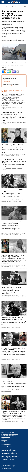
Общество (10, 296)
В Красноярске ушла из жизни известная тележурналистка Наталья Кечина (14, 161)
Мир (21, 6)
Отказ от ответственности (7, 432)
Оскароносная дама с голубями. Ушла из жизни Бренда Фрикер (12, 318)
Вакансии (3, 441)
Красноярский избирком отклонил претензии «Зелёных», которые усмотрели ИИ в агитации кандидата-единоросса (12, 97)
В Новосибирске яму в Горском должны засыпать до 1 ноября (11, 113)
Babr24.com (12, 6)
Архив (2, 438)
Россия (9, 201)
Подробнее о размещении (7, 459)
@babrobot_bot (10, 451)
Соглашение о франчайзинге (8, 435)
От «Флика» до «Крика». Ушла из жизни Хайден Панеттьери (12, 145)
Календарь (4, 440)
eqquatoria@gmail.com (11, 453)
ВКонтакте (7, 81)
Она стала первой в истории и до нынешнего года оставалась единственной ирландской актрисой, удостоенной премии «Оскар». (13, 322)
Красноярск (19, 168)
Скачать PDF (3, 67)
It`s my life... (17, 6)
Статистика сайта (5, 437)
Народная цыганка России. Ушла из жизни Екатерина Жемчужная (13, 412)
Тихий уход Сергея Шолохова (11, 287)
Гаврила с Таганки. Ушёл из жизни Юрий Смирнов (12, 380)
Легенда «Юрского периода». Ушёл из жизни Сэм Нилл (13, 348)
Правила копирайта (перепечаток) (9, 434)
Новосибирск (19, 122)
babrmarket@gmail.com (7, 457)
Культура (6, 155)
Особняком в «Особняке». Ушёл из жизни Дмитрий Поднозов (13, 256)
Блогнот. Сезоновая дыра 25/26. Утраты (12, 190)
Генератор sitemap (6, 468)
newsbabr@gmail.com (8, 85)
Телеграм (6, 79)
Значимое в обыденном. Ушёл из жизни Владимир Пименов (12, 222)
